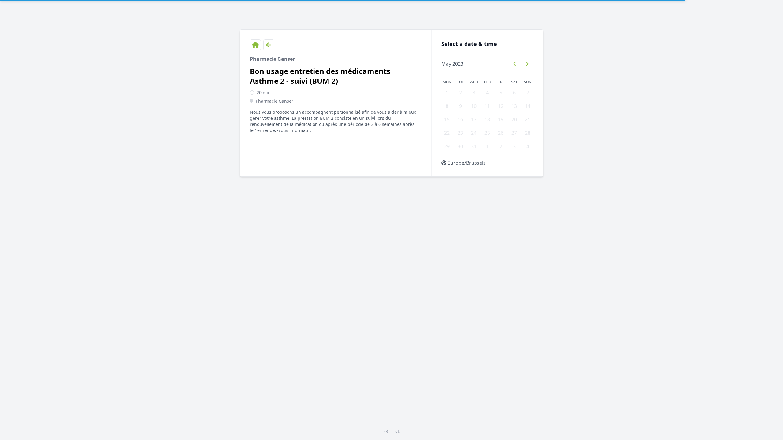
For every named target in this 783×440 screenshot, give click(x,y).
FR (385, 431)
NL (397, 431)
